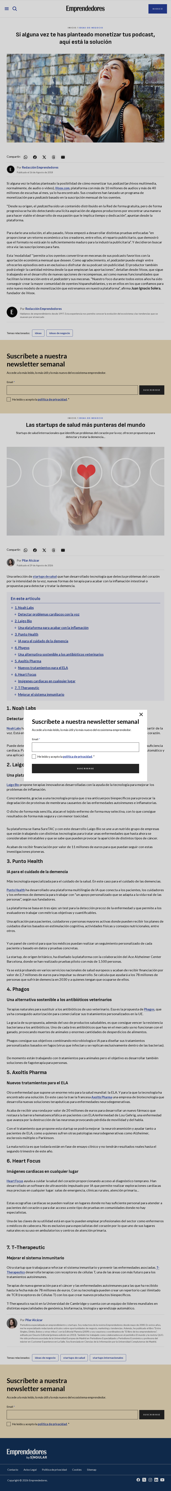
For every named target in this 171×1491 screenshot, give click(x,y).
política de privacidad (77, 756)
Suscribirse (85, 768)
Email (36, 739)
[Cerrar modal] (141, 714)
